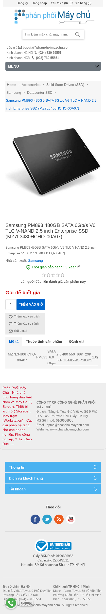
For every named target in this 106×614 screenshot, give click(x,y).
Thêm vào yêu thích (27, 316)
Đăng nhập (39, 3)
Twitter (47, 519)
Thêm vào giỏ (31, 304)
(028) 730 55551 (47, 58)
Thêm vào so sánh (26, 323)
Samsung (35, 260)
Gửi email (20, 331)
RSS (59, 519)
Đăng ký (22, 3)
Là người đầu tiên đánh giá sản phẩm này (53, 281)
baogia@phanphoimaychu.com (47, 47)
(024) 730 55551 (49, 53)
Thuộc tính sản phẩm (44, 341)
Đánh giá (76, 341)
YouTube (70, 519)
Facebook (35, 519)
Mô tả (13, 341)
